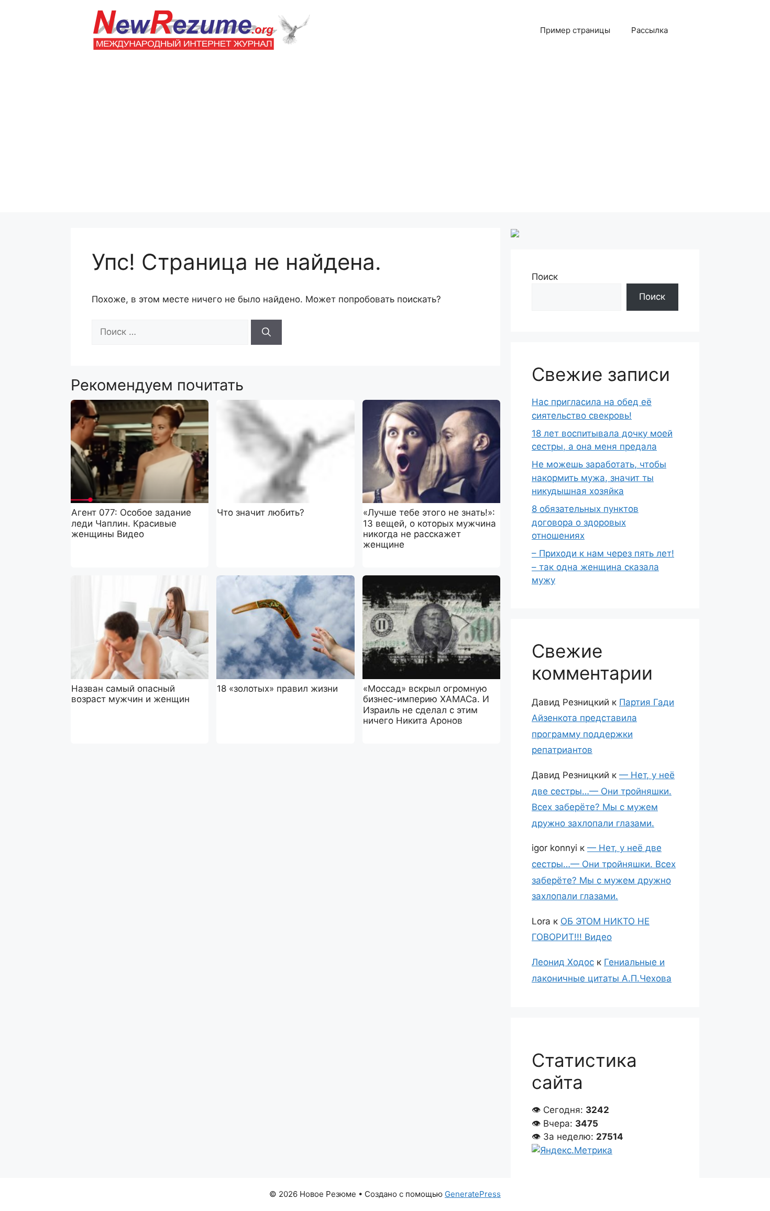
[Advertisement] (385, 139)
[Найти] (266, 332)
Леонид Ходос (563, 962)
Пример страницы (575, 30)
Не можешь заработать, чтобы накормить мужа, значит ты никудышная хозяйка (599, 477)
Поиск (545, 276)
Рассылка (649, 30)
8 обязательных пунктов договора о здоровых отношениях (585, 522)
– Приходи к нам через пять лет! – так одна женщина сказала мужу (603, 566)
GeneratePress (473, 1194)
